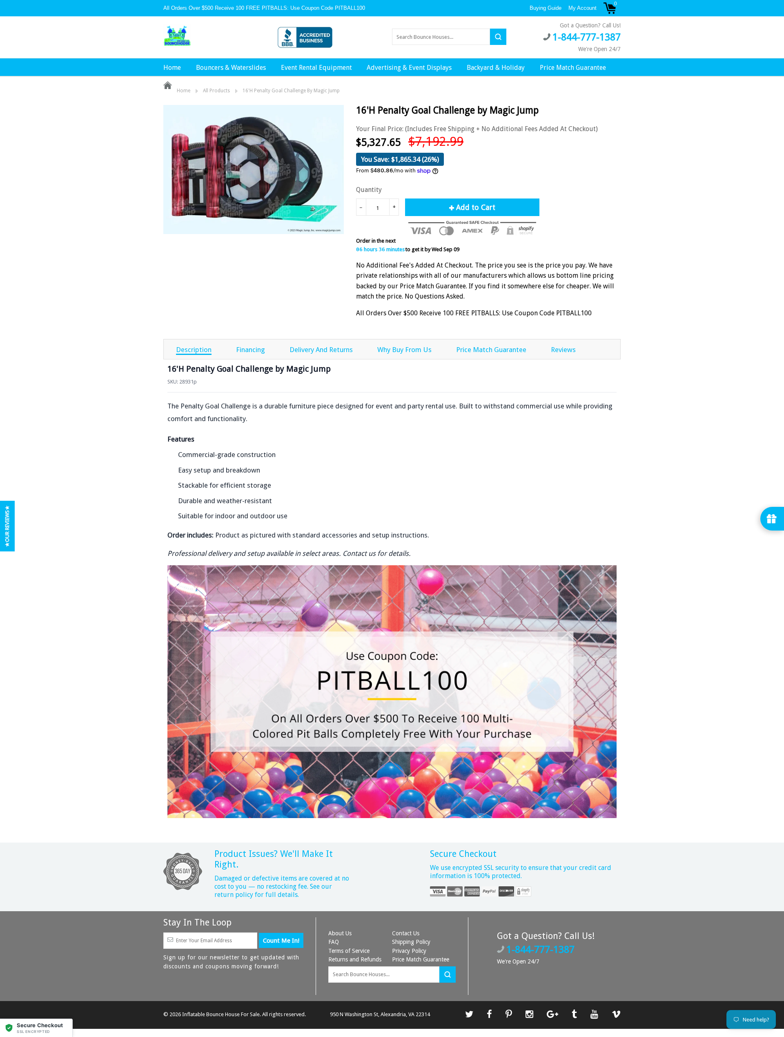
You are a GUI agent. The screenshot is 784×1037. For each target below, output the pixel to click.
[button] (36, 1028)
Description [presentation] (194, 350)
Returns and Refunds (354, 959)
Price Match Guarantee (573, 67)
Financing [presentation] (250, 350)
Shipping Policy (411, 942)
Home (172, 67)
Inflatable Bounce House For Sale (221, 1014)
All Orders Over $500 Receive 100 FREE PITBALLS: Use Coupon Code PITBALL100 (265, 8)
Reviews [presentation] (563, 350)
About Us (340, 933)
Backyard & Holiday (496, 67)
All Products (216, 91)
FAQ (333, 942)
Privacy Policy (409, 951)
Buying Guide (545, 8)
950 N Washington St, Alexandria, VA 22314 (380, 1014)
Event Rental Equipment (316, 67)
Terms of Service (349, 951)
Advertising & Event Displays (409, 67)
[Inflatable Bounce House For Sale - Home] (177, 36)
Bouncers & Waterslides (231, 67)
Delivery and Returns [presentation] (321, 350)
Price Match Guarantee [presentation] (491, 350)
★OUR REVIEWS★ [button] (7, 526)
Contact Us (405, 933)
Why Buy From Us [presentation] (404, 350)
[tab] (194, 349)
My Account (582, 8)
